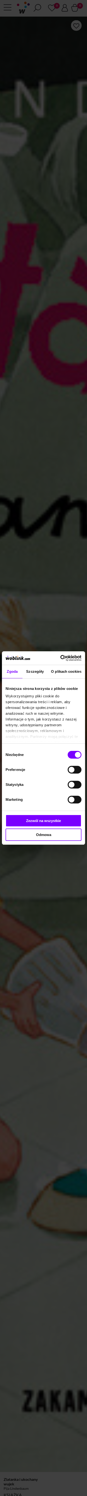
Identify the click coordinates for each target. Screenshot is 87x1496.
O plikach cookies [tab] (66, 671)
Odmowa (43, 835)
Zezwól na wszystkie (43, 821)
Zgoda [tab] (12, 671)
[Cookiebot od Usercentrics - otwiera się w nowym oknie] (61, 658)
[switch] (74, 770)
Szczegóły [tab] (35, 671)
